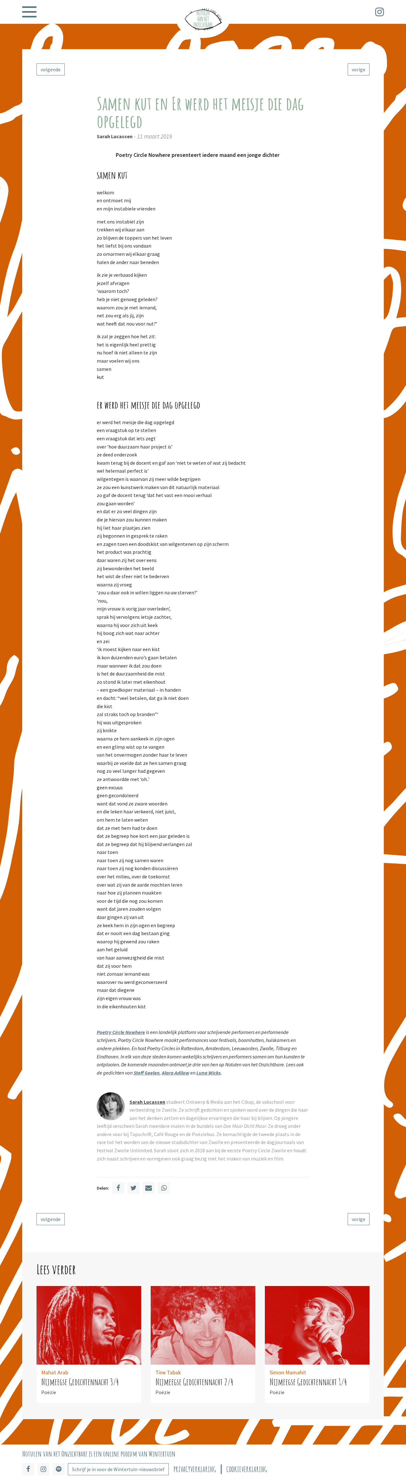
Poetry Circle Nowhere (121, 1032)
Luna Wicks (208, 1073)
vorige (358, 69)
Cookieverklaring (246, 1469)
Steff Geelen (147, 1073)
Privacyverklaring (195, 1469)
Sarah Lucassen (115, 136)
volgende (51, 69)
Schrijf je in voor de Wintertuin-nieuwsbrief (118, 1469)
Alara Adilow (175, 1073)
